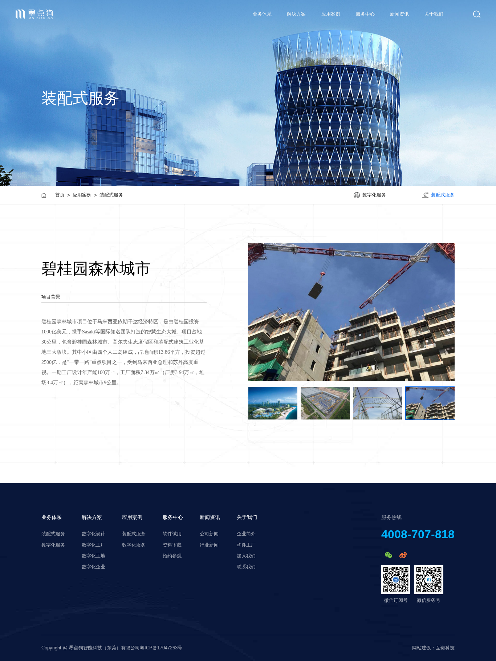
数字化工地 (93, 556)
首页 (60, 195)
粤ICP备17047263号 (161, 647)
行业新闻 (209, 545)
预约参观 (172, 556)
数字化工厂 (93, 545)
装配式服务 (111, 195)
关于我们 (433, 14)
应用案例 (330, 14)
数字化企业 (93, 566)
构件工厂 (246, 545)
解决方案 (296, 14)
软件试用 (172, 533)
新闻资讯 (399, 14)
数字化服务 (53, 545)
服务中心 (365, 14)
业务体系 (51, 517)
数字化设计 (93, 533)
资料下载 (172, 545)
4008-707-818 (418, 534)
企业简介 (246, 533)
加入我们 (246, 556)
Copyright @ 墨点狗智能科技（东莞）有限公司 (90, 647)
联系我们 (246, 566)
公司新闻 (209, 533)
